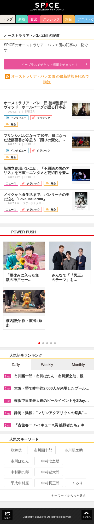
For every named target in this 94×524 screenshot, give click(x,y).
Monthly (78, 364)
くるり (77, 482)
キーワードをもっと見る (68, 495)
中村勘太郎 (50, 471)
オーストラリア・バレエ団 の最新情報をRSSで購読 (50, 78)
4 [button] (51, 343)
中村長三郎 (50, 482)
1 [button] (39, 343)
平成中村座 (20, 482)
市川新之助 (73, 449)
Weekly (47, 364)
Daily (16, 364)
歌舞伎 (16, 449)
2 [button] (43, 343)
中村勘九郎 (20, 471)
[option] (47, 287)
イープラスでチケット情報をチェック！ (49, 64)
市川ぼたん (20, 460)
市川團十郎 (43, 449)
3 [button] (47, 343)
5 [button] (55, 343)
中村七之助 (50, 460)
